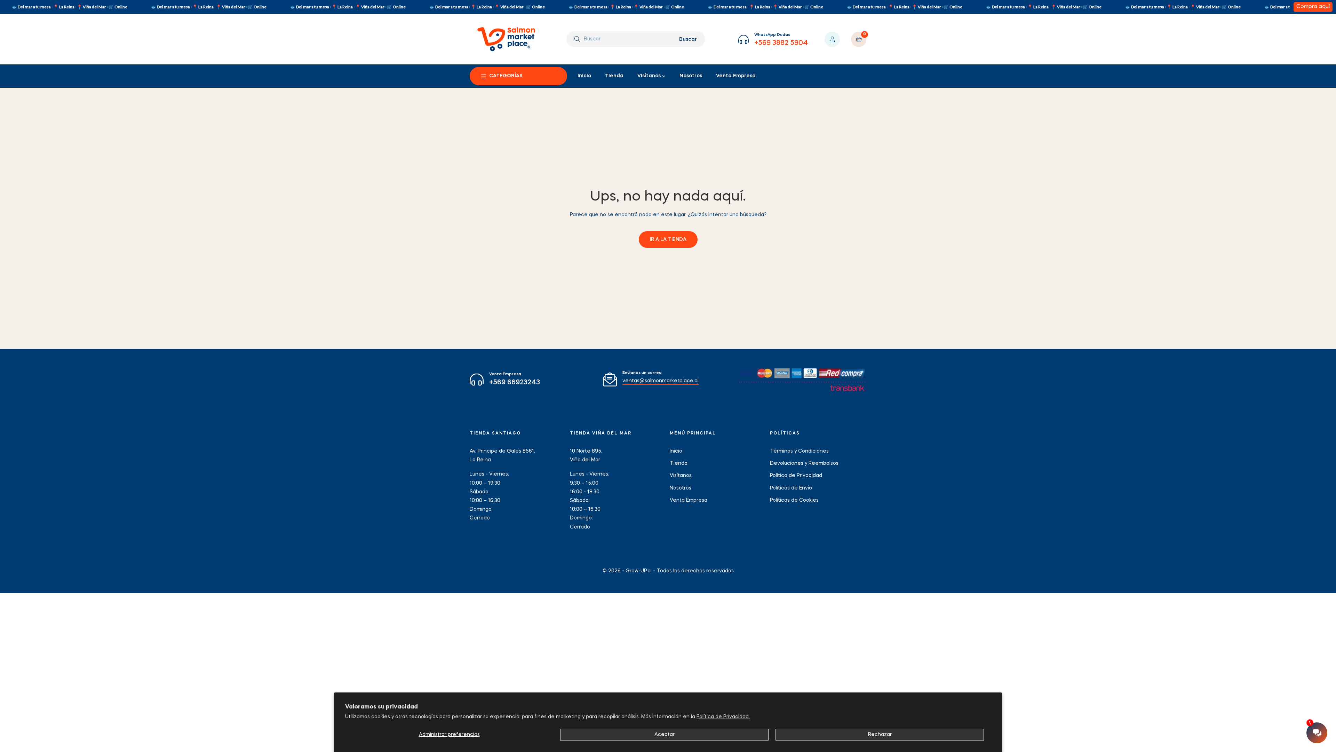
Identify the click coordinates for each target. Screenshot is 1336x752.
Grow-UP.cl (639, 571)
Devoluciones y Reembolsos (804, 463)
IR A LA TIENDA (668, 239)
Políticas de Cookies (794, 500)
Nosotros (680, 488)
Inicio (676, 451)
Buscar (688, 39)
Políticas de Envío (791, 488)
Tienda (678, 463)
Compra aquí (1313, 6)
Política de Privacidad (796, 475)
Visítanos (681, 475)
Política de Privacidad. (723, 716)
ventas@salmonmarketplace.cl (660, 380)
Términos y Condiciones (799, 451)
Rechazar (880, 734)
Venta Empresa (688, 500)
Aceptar (664, 734)
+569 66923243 (514, 382)
